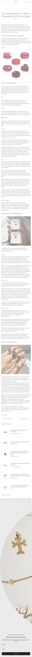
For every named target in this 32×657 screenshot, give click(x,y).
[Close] (29, 501)
